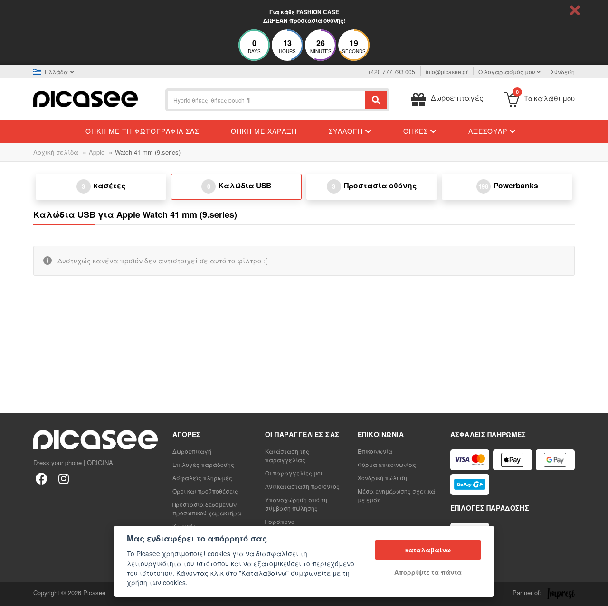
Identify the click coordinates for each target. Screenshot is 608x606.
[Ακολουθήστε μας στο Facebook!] (42, 478)
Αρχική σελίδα (55, 152)
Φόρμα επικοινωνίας (387, 464)
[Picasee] (85, 98)
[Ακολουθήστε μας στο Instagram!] (63, 478)
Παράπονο (279, 521)
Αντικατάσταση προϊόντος (302, 486)
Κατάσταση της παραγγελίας (287, 455)
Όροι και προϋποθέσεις (205, 491)
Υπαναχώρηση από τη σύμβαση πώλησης (296, 503)
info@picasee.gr (447, 71)
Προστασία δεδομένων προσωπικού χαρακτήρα (206, 508)
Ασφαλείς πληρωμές (202, 478)
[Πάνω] (12, 593)
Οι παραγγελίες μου (294, 473)
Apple (96, 152)
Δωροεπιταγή (191, 451)
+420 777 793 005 (391, 71)
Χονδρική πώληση (382, 478)
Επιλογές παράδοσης (203, 464)
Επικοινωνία (375, 451)
